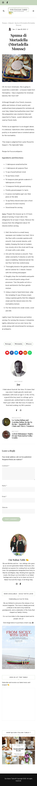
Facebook (7, 2)
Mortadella (19, 344)
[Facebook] (12, 353)
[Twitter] (16, 353)
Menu (33, 11)
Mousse (29, 344)
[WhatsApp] (30, 353)
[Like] (7, 353)
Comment (5, 466)
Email (4, 497)
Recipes (4, 23)
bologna (8, 344)
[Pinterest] (21, 353)
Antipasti (11, 23)
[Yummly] (25, 353)
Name (4, 486)
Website (5, 507)
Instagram (3, 2)
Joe (14, 29)
